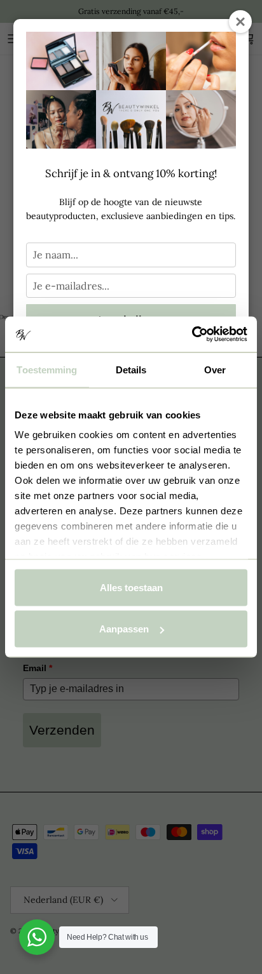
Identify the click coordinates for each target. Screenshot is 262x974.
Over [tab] (215, 369)
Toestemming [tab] (47, 369)
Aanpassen (124, 629)
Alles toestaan (131, 587)
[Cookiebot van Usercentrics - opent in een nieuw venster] (191, 334)
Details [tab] (131, 369)
